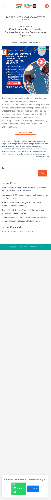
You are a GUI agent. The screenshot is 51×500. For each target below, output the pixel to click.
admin (37, 42)
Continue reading (25, 133)
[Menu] (4, 6)
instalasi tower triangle (26, 144)
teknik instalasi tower (38, 149)
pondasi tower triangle (33, 146)
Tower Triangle (25, 26)
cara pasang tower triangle (37, 141)
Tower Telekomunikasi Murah (24, 154)
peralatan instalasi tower (16, 146)
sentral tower (25, 149)
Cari (3, 168)
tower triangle (40, 154)
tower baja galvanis (9, 151)
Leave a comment (42, 156)
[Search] (47, 6)
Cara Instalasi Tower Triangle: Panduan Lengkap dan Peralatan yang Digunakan (25, 32)
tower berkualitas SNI (24, 151)
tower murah (37, 151)
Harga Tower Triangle (9, 144)
